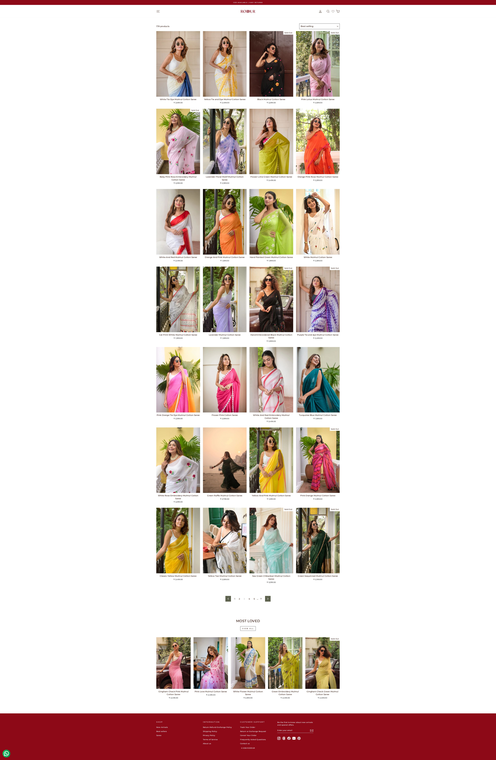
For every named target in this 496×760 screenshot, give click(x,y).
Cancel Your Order (248, 735)
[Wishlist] (333, 11)
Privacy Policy (209, 735)
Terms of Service (210, 740)
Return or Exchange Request (253, 731)
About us (207, 744)
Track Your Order (247, 727)
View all (248, 628)
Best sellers (161, 731)
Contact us (245, 744)
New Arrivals (162, 727)
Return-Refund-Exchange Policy (217, 727)
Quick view (178, 94)
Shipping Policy (210, 731)
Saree (158, 735)
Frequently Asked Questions (253, 740)
